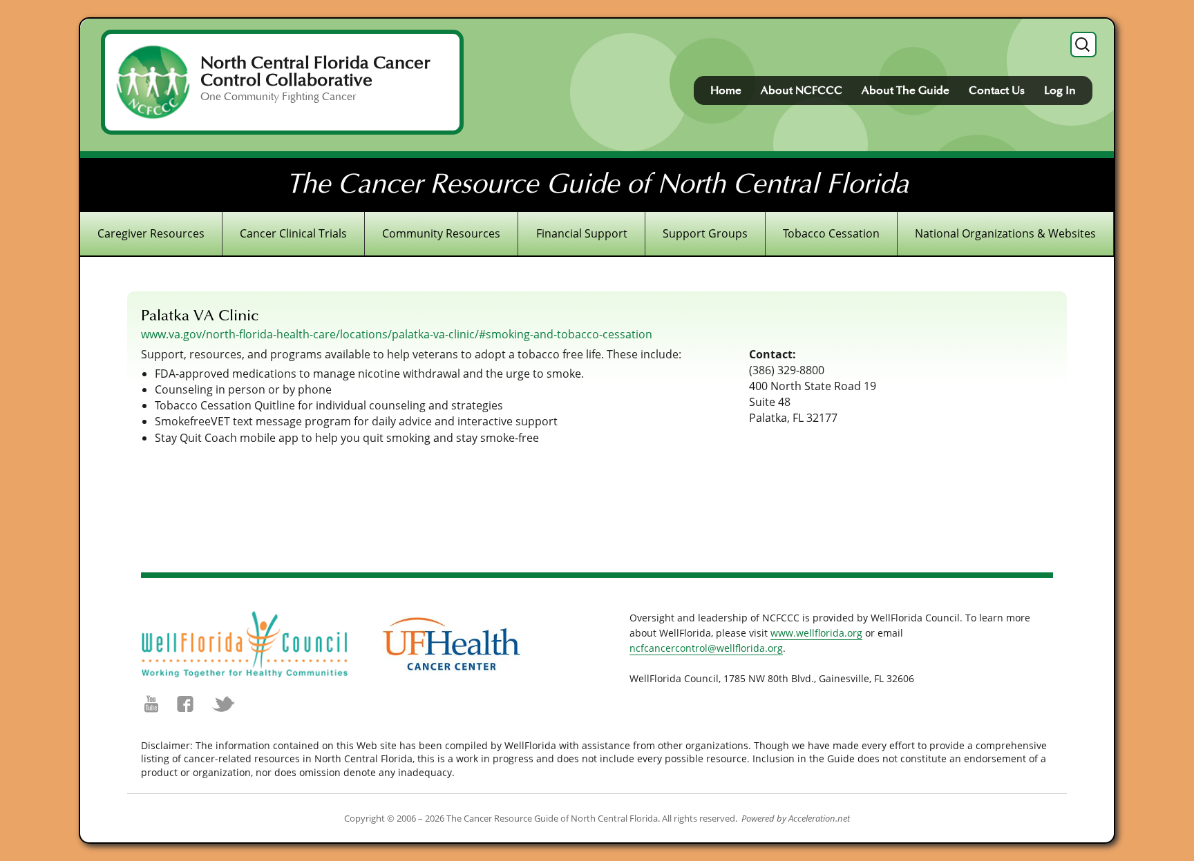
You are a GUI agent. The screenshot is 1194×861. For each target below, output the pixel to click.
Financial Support (581, 233)
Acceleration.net (819, 818)
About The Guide (905, 90)
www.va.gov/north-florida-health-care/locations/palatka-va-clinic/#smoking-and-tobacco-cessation (396, 334)
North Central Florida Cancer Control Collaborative (315, 71)
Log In (1060, 90)
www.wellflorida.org (816, 632)
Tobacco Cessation (831, 233)
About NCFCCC (801, 90)
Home (725, 90)
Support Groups (705, 233)
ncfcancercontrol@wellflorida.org (706, 648)
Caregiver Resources (151, 233)
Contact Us (997, 90)
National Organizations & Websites (1005, 233)
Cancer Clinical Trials (293, 233)
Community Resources (441, 233)
